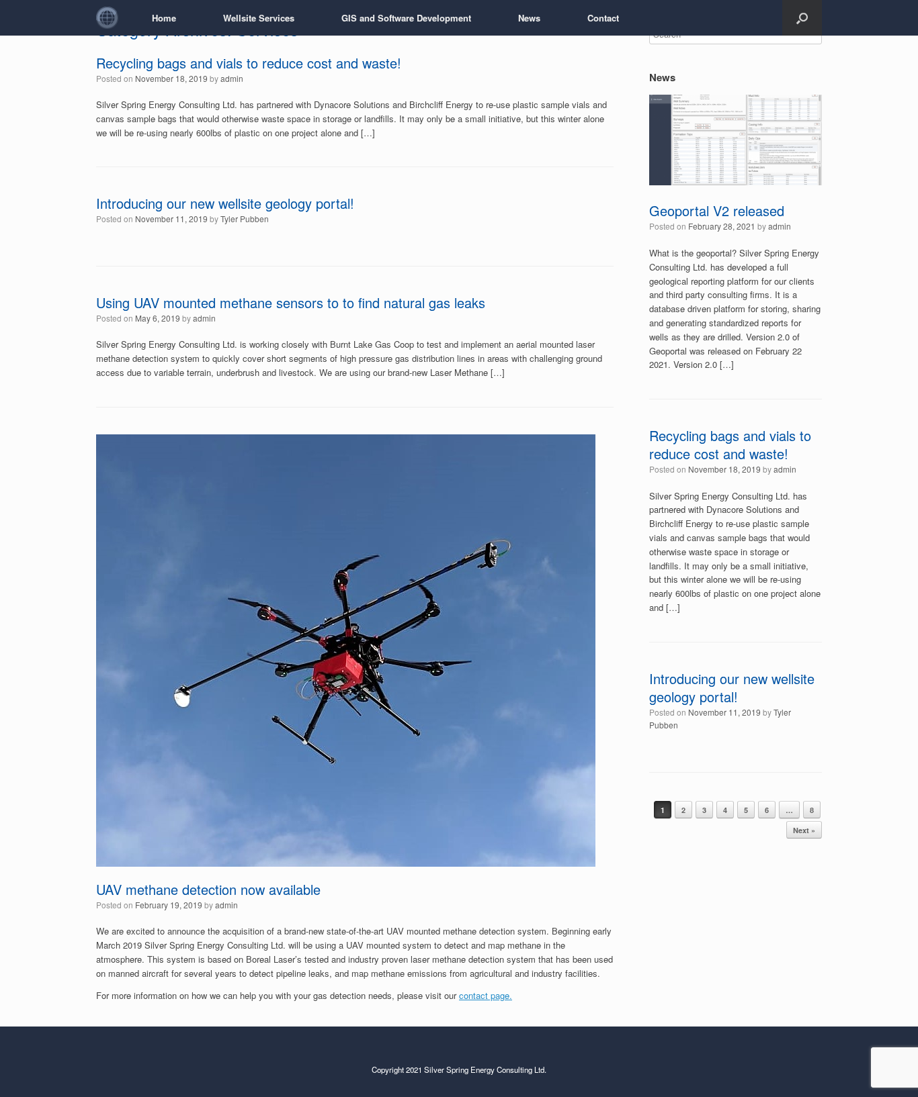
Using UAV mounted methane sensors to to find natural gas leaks (290, 302)
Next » (804, 830)
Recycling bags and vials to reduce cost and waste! (248, 63)
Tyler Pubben (244, 218)
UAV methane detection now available (208, 889)
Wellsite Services (258, 17)
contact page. (485, 995)
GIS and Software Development (406, 17)
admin (231, 78)
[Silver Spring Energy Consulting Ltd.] (107, 18)
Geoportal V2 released (716, 210)
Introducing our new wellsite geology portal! (225, 203)
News (529, 17)
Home (164, 17)
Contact (603, 17)
